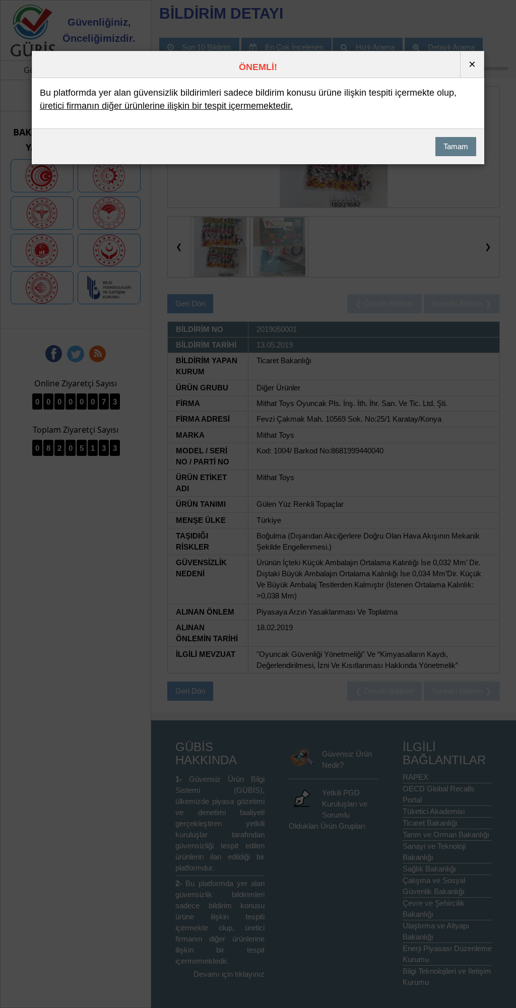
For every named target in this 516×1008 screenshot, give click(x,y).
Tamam (455, 147)
